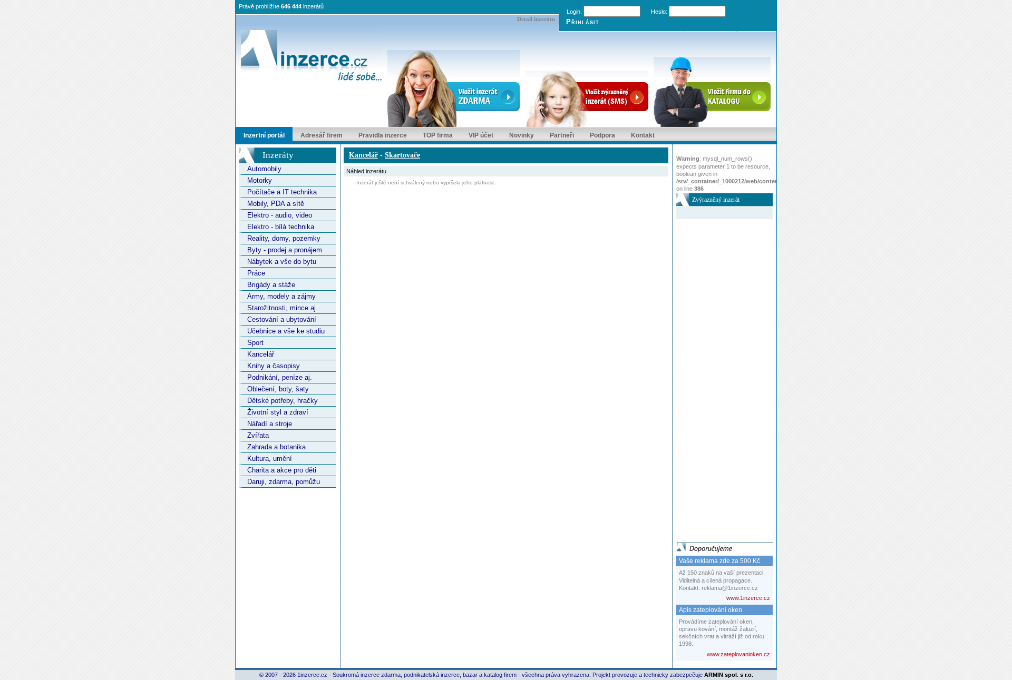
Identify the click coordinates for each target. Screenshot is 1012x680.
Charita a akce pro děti (281, 470)
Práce (256, 273)
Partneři (562, 135)
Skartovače (402, 155)
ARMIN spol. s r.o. (728, 675)
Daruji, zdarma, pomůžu (283, 482)
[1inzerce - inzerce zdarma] (311, 56)
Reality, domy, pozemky (283, 238)
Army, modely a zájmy (281, 296)
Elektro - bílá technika (280, 227)
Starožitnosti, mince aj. (282, 308)
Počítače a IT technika (282, 192)
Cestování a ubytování (281, 319)
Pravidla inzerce (382, 135)
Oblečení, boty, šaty (278, 389)
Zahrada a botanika (276, 447)
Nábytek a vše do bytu (281, 261)
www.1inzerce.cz (748, 598)
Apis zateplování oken (710, 610)
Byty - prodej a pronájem (284, 250)
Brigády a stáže (271, 285)
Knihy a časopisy (273, 366)
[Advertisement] (718, 377)
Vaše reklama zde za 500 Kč (719, 561)
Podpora (602, 135)
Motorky (259, 180)
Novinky (521, 135)
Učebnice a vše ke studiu (286, 331)
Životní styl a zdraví (277, 412)
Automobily (264, 169)
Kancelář (260, 354)
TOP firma (438, 135)
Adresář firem (321, 135)
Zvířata (258, 435)
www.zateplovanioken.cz (738, 654)
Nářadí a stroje (269, 424)
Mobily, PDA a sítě (275, 204)
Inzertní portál (264, 135)
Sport (255, 343)
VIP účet (481, 135)
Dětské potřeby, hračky (282, 401)
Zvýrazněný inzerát (715, 199)
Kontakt (643, 135)
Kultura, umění (269, 458)
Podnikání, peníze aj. (279, 377)
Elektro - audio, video (279, 215)
